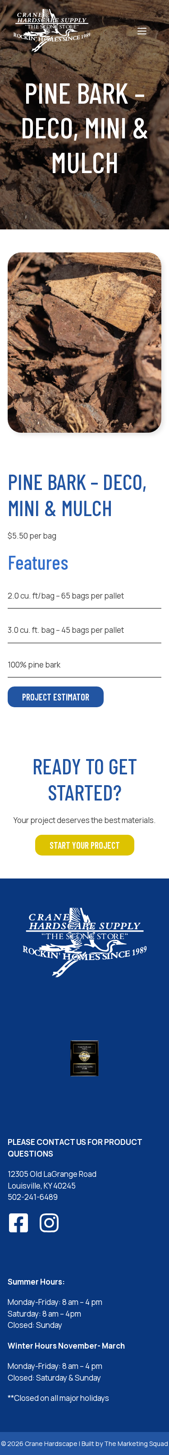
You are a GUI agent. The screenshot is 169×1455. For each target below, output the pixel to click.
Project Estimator (55, 696)
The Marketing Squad (136, 1443)
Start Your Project (85, 845)
